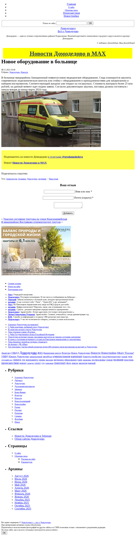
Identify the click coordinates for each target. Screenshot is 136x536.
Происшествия (71, 13)
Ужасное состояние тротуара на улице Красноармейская (35, 219)
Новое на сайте (14, 286)
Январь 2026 (22, 496)
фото (68, 363)
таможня (49, 363)
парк (79, 359)
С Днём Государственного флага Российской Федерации (31, 334)
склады (30, 363)
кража (42, 360)
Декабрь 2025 (22, 499)
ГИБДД (15, 353)
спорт (37, 363)
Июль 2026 (21, 478)
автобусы (47, 356)
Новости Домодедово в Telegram (33, 435)
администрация (61, 356)
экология (83, 363)
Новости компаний (22, 401)
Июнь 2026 (21, 481)
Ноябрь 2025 (22, 502)
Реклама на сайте (28, 459)
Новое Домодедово (80, 353)
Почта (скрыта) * (83, 197)
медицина (42, 179)
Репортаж (19, 413)
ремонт (23, 363)
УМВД (4, 356)
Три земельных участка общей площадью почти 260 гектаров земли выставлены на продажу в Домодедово (52, 347)
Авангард (6, 353)
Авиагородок (11, 179)
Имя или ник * (83, 191)
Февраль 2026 (22, 493)
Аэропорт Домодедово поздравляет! (23, 324)
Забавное (18, 389)
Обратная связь (71, 10)
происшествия (10, 363)
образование (70, 360)
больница (22, 179)
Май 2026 (20, 484)
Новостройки (71, 16)
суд (43, 363)
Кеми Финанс (20, 392)
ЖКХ (40, 353)
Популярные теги (15, 289)
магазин (49, 360)
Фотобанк (19, 419)
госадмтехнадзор (111, 356)
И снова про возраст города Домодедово (25, 329)
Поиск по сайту (49, 23)
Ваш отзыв (53, 179)
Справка (18, 416)
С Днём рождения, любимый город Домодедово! (28, 327)
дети (130, 356)
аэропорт (76, 356)
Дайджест (19, 380)
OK (4, 533)
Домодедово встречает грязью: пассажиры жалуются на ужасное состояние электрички (44, 337)
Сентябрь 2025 (23, 508)
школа (75, 363)
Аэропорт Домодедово (24, 377)
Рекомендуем (26, 462)
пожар (109, 360)
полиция (118, 359)
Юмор (17, 422)
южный (92, 363)
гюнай (124, 356)
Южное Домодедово (19, 356)
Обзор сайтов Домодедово (29, 438)
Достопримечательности (25, 386)
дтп (23, 359)
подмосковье (99, 359)
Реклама (18, 410)
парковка (87, 360)
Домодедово (14, 72)
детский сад (6, 360)
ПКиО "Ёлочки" (125, 353)
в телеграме (65, 156)
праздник (129, 359)
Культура (66, 353)
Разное (17, 407)
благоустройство (92, 356)
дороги (17, 359)
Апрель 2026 (22, 487)
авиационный (36, 356)
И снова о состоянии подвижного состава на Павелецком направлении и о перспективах (44, 339)
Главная (71, 4)
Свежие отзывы (14, 283)
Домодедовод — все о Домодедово (36, 522)
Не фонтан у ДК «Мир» (18, 344)
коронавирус (32, 360)
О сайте (71, 7)
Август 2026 (22, 475)
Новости (24, 72)
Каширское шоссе (52, 353)
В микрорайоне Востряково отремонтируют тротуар (31, 222)
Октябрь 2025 (22, 505)
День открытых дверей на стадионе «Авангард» (27, 342)
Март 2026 (21, 490)
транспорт (60, 363)
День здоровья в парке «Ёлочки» (21, 332)
